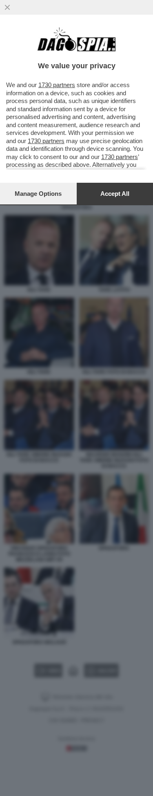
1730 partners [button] (56, 84)
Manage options (38, 193)
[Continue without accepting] (7, 7)
